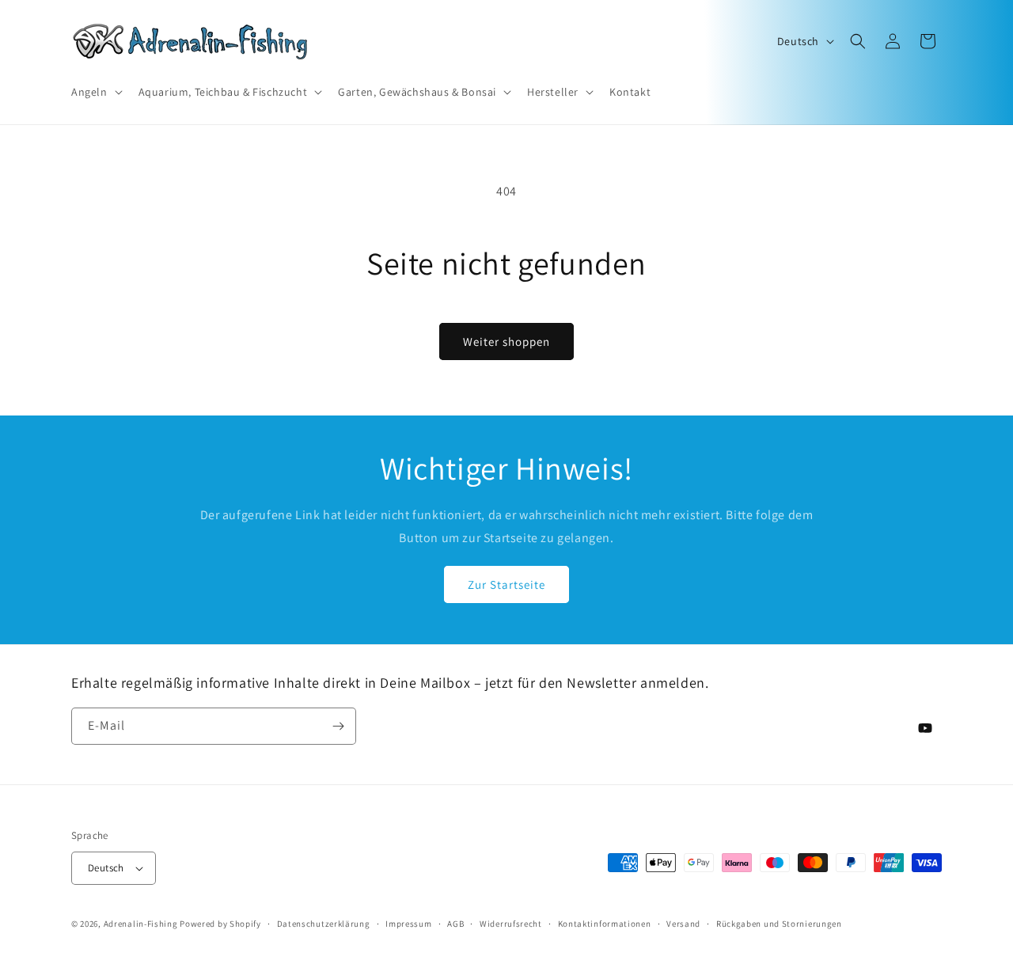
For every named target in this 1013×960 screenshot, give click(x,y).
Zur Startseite (506, 584)
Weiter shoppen (506, 341)
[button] (95, 91)
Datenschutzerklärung (323, 923)
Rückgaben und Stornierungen (779, 923)
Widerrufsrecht (511, 923)
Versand (683, 923)
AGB (455, 923)
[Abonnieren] (338, 726)
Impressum (408, 923)
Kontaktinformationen (604, 923)
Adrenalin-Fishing (141, 923)
